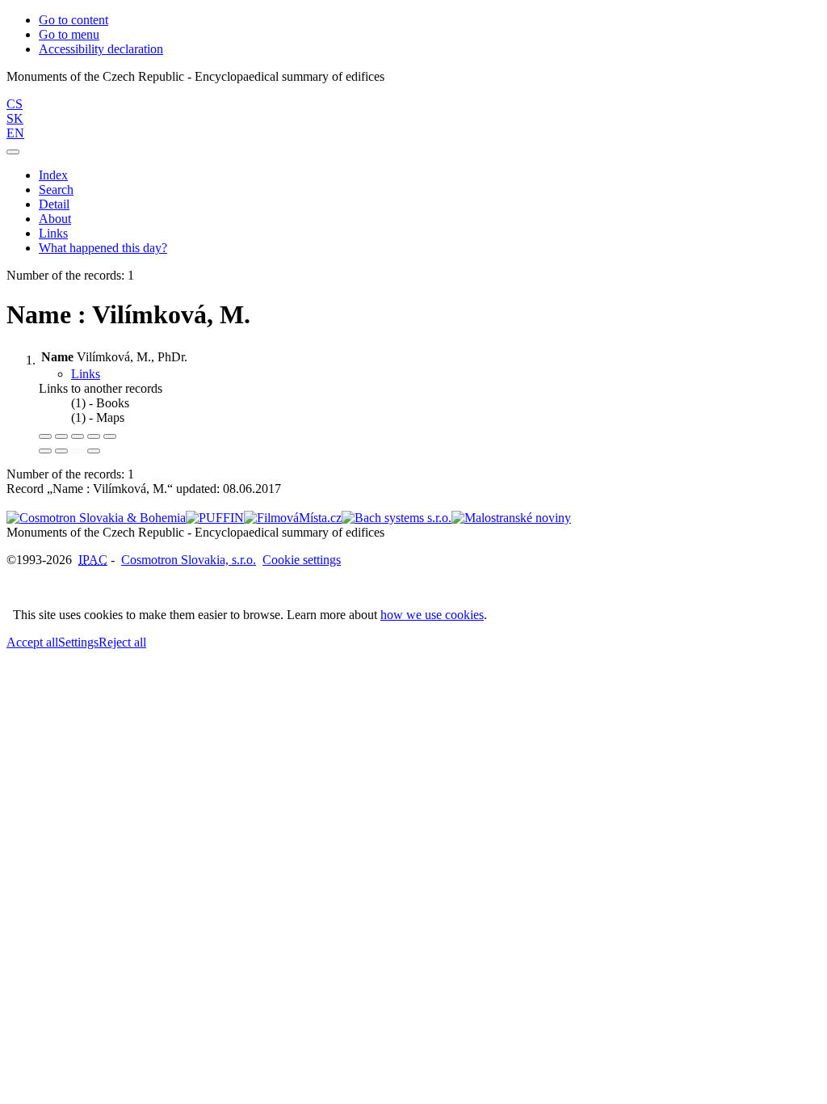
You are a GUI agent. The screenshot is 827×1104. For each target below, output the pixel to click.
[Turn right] (61, 451)
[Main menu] (12, 152)
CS (14, 104)
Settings (78, 642)
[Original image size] (77, 436)
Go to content (73, 20)
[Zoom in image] (45, 436)
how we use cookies (432, 615)
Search (56, 189)
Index (53, 175)
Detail (54, 204)
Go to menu (69, 34)
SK (14, 118)
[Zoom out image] (61, 436)
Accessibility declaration (101, 49)
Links (53, 233)
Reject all (122, 642)
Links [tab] (85, 374)
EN (15, 133)
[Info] (109, 436)
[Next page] (93, 451)
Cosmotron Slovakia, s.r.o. (188, 560)
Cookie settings (301, 560)
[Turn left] (45, 451)
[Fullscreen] (93, 436)
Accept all (32, 642)
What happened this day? (103, 248)
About (55, 218)
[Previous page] (77, 451)
